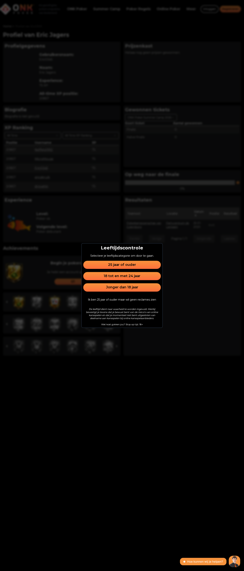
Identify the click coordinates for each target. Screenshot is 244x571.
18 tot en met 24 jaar (122, 276)
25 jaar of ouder (122, 265)
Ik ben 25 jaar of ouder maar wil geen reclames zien (122, 299)
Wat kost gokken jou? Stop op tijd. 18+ (122, 324)
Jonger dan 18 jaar (122, 287)
